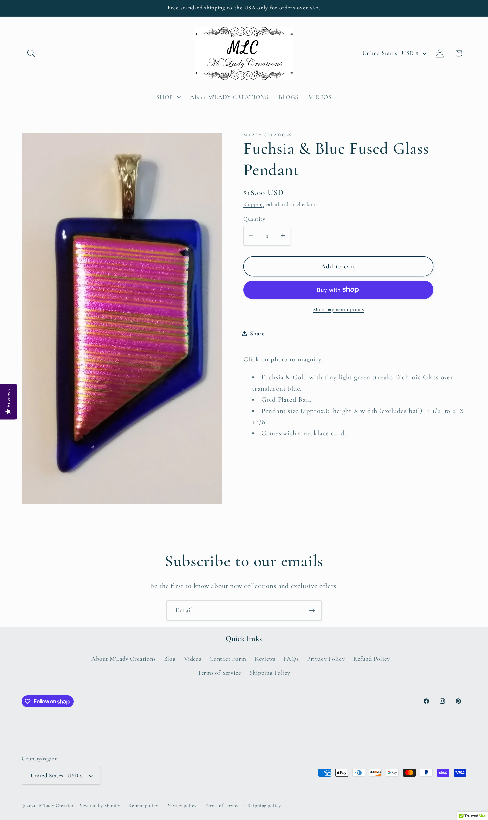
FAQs (291, 659)
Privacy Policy (326, 659)
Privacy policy (181, 805)
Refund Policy (371, 659)
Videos (192, 659)
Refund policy (143, 805)
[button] (31, 53)
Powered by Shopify (99, 805)
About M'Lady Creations (123, 659)
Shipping (253, 204)
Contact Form (227, 659)
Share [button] (257, 333)
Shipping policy (264, 805)
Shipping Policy (270, 672)
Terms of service (222, 805)
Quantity (254, 218)
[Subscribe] (311, 610)
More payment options (338, 309)
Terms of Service (219, 672)
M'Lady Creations (58, 805)
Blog (170, 659)
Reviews (265, 659)
